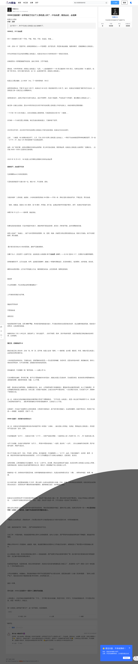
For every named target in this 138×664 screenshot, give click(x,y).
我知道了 (126, 657)
